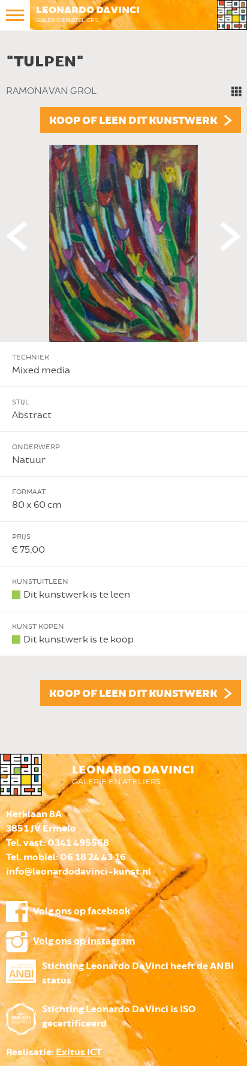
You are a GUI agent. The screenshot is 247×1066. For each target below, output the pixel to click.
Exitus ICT (79, 1052)
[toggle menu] (15, 15)
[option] (123, 377)
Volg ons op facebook (81, 911)
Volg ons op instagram (84, 941)
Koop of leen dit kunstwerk (133, 121)
